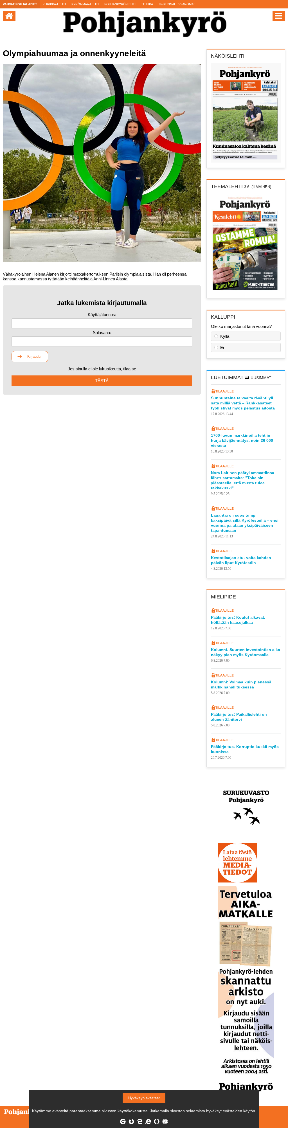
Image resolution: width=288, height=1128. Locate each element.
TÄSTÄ (102, 380)
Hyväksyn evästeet (144, 1098)
